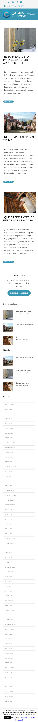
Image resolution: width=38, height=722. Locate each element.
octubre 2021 (19, 562)
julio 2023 (19, 514)
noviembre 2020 (19, 615)
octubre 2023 (19, 500)
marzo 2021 (19, 595)
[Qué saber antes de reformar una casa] (20, 202)
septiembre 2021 (19, 567)
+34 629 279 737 (15, 6)
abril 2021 (19, 591)
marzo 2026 (19, 428)
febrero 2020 (19, 658)
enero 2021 (19, 605)
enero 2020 (19, 662)
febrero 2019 (19, 696)
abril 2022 (19, 557)
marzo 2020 (19, 653)
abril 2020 (19, 648)
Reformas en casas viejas (24, 324)
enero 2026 (19, 438)
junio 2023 (19, 519)
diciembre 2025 (19, 442)
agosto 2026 (19, 404)
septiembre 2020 (19, 624)
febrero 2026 (19, 433)
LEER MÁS (8, 101)
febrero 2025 (19, 457)
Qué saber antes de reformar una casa (22, 338)
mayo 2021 (19, 586)
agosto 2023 (19, 509)
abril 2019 (19, 686)
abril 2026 (19, 423)
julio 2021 (19, 576)
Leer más (14, 717)
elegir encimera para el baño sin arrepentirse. (16, 59)
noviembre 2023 (19, 495)
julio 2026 (19, 409)
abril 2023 (19, 528)
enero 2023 (19, 533)
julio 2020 (19, 634)
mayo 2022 (19, 552)
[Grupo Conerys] (15, 14)
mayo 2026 (19, 418)
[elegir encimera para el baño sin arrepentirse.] (20, 40)
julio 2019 (19, 672)
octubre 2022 (19, 543)
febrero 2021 (19, 600)
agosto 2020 (19, 629)
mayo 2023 (19, 524)
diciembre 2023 (19, 490)
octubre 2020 (19, 619)
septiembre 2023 (19, 505)
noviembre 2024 (19, 466)
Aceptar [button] (7, 717)
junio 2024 (19, 471)
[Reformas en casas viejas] (20, 122)
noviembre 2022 (19, 538)
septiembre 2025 (19, 447)
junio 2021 (19, 581)
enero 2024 (19, 485)
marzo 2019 (19, 691)
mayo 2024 (19, 476)
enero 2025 (19, 461)
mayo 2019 (19, 682)
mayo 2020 (19, 643)
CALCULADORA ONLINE (19, 293)
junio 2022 (19, 548)
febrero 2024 (19, 481)
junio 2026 (19, 414)
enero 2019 (19, 701)
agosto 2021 (19, 572)
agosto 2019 (19, 667)
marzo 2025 (19, 452)
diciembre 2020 (19, 610)
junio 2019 (19, 677)
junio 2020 (19, 639)
